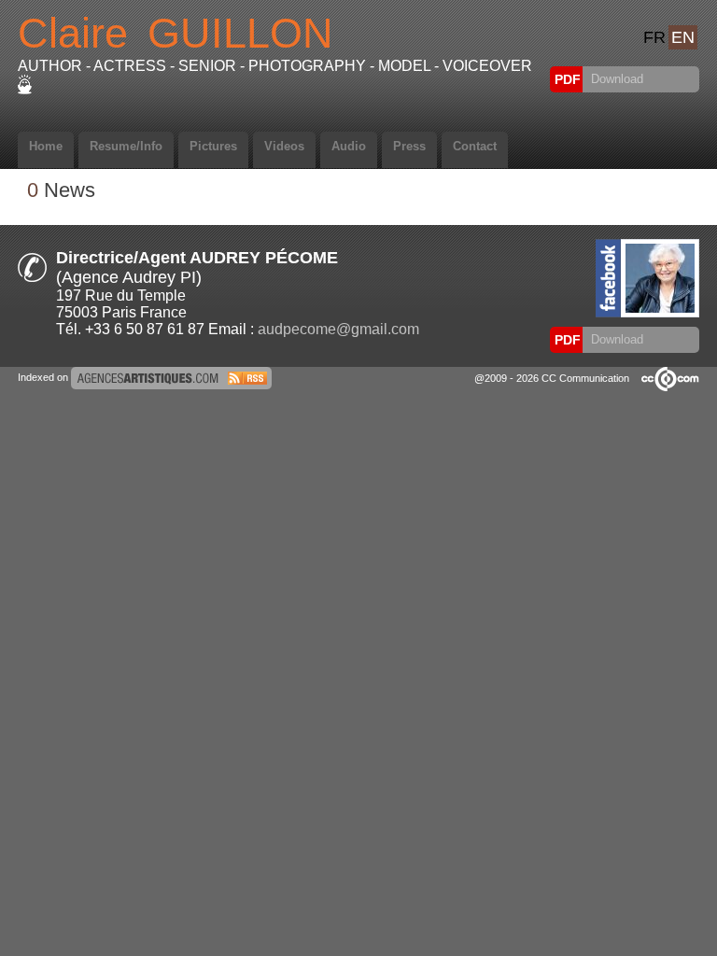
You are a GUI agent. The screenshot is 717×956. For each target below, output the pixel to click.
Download (615, 79)
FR (654, 37)
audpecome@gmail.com (338, 329)
